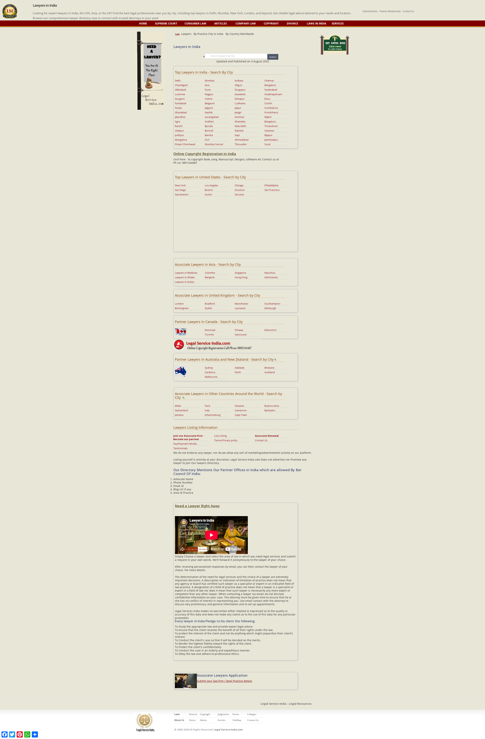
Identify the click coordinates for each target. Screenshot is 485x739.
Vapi (237, 135)
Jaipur (238, 108)
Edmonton (270, 330)
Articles (221, 23)
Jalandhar (180, 117)
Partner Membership (390, 11)
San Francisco (272, 190)
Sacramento (182, 194)
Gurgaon (180, 98)
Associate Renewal (267, 435)
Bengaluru (270, 121)
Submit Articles (370, 11)
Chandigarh (181, 85)
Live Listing (220, 435)
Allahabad (180, 89)
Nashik (209, 112)
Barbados (269, 410)
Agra (177, 121)
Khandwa (240, 121)
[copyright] (217, 344)
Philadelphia (271, 185)
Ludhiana (240, 103)
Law (177, 34)
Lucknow (180, 94)
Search (272, 57)
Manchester (241, 303)
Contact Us (408, 11)
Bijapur (268, 135)
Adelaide (239, 367)
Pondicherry (271, 112)
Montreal (210, 330)
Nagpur (209, 94)
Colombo (210, 272)
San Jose (239, 194)
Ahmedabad (242, 139)
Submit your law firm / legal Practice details (224, 681)
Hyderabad (270, 89)
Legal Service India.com (228, 729)
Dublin (208, 308)
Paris (207, 406)
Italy (207, 410)
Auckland (269, 372)
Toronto (209, 334)
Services (338, 23)
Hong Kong (241, 277)
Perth (238, 372)
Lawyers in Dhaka (185, 277)
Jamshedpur (271, 139)
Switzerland (181, 410)
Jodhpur (179, 135)
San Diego (180, 190)
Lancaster (240, 308)
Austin (208, 194)
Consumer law (196, 23)
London (179, 303)
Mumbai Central (214, 144)
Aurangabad (212, 117)
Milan (178, 406)
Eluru (267, 98)
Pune (208, 89)
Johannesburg (213, 415)
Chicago (239, 185)
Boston (209, 190)
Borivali (209, 130)
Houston (240, 190)
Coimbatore (271, 108)
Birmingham (182, 308)
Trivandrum (271, 126)
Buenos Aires (271, 406)
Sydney (209, 367)
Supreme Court (166, 23)
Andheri (209, 121)
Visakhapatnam (273, 94)
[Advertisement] (235, 223)
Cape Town (241, 415)
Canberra (210, 372)
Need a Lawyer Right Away (197, 506)
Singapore (240, 272)
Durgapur (240, 89)
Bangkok (210, 277)
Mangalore (181, 139)
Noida (178, 108)
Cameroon (241, 410)
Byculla (209, 126)
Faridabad (180, 103)
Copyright (271, 23)
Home (143, 23)
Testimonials (180, 448)
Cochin (268, 103)
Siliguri (238, 85)
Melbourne (211, 377)
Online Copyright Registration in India (204, 153)
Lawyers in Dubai (184, 282)
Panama (239, 406)
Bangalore (270, 85)
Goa (207, 85)
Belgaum (210, 103)
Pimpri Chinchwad (185, 144)
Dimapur (240, 98)
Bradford (210, 303)
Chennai (269, 80)
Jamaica (179, 415)
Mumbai (209, 80)
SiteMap (236, 720)
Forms (235, 714)
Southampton (272, 303)
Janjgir (238, 112)
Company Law (245, 23)
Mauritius (269, 272)
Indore (208, 98)
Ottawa (239, 330)
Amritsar (239, 117)
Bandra (209, 135)
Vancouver (241, 334)
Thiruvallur (241, 144)
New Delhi (240, 126)
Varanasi (269, 130)
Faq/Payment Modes (185, 443)
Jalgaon (209, 108)
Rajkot (268, 117)
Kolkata (239, 80)
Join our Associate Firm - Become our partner (188, 437)
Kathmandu (271, 277)
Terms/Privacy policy (226, 440)
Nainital (239, 130)
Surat (267, 144)
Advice (203, 720)
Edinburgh (270, 308)
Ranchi (178, 126)
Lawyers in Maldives (186, 272)
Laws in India (316, 23)
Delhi (178, 80)
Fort (207, 139)
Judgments (223, 714)
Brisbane (269, 367)
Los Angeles (211, 185)
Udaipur (179, 130)
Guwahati (240, 94)
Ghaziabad (181, 112)
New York (180, 185)
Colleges (251, 714)
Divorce (293, 23)
